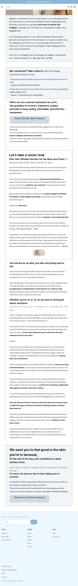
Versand (4, 577)
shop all (4, 533)
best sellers (5, 536)
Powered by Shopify (17, 581)
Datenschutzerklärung (9, 570)
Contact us (56, 536)
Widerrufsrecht (7, 566)
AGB (3, 573)
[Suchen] (68, 6)
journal (29, 540)
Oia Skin (9, 581)
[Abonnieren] (33, 522)
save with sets (6, 540)
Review (29, 536)
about (29, 543)
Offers (29, 533)
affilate (29, 546)
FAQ (54, 533)
